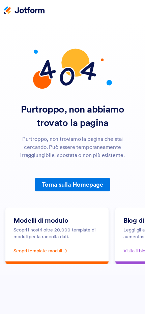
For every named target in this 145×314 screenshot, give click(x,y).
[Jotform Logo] (24, 11)
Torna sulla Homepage (72, 184)
